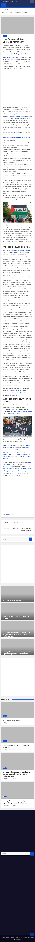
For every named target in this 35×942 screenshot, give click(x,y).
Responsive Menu (32, 1)
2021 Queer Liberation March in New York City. (17, 523)
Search (30, 539)
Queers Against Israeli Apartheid (11, 57)
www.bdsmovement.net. (15, 390)
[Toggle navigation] (8, 5)
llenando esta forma (16, 475)
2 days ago (7, 723)
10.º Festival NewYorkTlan (12, 601)
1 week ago (7, 805)
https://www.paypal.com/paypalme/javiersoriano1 (17, 137)
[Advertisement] (17, 88)
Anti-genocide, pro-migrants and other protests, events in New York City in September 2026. (16, 634)
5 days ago (7, 749)
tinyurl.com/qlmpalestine (9, 200)
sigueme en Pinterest (17, 471)
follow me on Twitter (11, 452)
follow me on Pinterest (15, 454)
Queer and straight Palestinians (18, 116)
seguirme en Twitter (20, 468)
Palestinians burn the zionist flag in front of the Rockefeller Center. (18, 530)
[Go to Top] (32, 934)
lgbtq (7, 514)
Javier (14, 723)
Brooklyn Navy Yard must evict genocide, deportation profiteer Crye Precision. (17, 653)
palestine (11, 514)
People (5, 36)
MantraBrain (17, 939)
